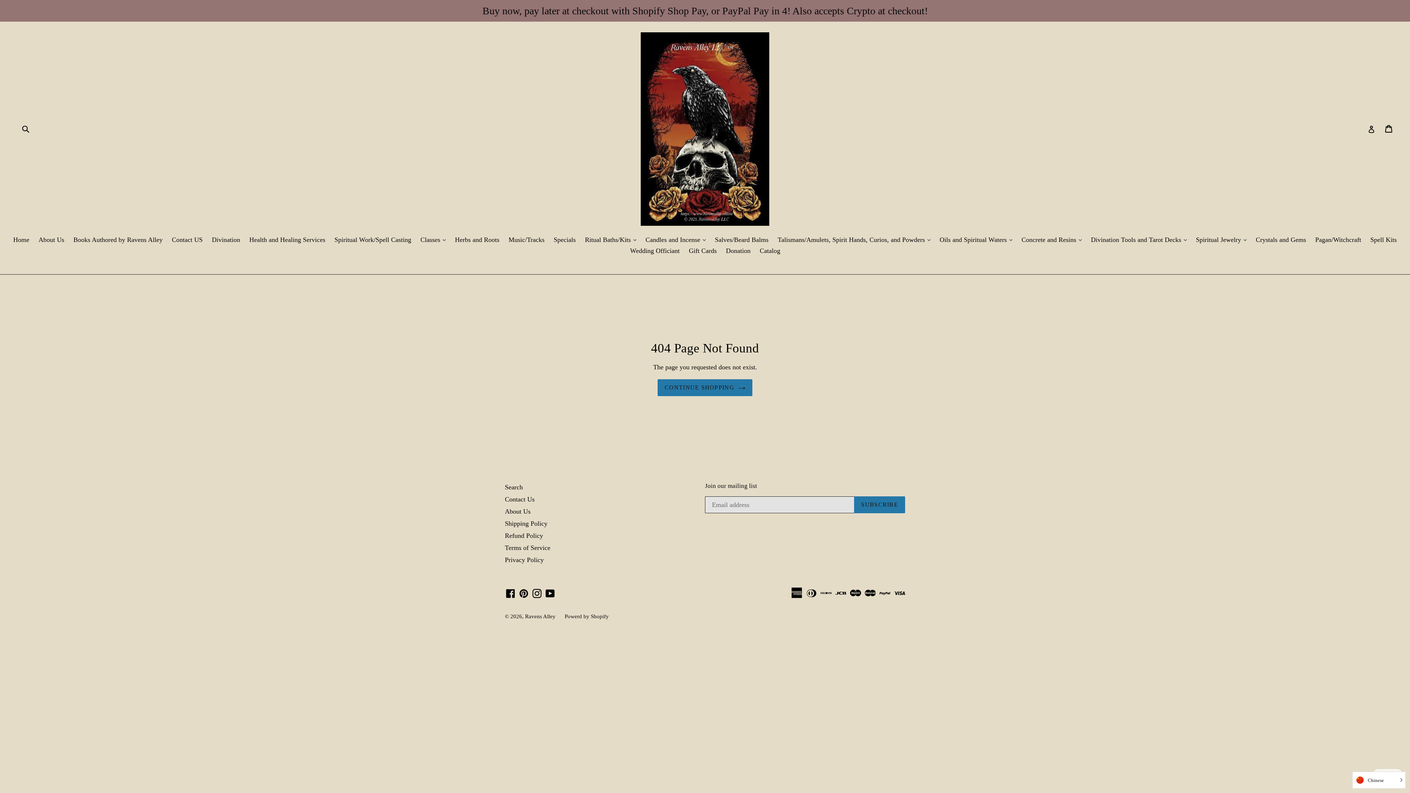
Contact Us (520, 499)
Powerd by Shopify (587, 616)
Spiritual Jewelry (1223, 239)
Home (21, 239)
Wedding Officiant (655, 250)
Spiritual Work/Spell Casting (373, 239)
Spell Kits (1383, 239)
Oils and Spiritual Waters (978, 239)
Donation (738, 250)
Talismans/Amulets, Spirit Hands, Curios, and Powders (856, 239)
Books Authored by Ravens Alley (118, 239)
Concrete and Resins (1053, 239)
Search (514, 487)
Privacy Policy (524, 560)
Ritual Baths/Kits (612, 239)
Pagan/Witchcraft (1338, 239)
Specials (565, 239)
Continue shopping (699, 387)
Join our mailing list (731, 485)
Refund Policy (524, 535)
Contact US (187, 239)
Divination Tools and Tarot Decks (1140, 239)
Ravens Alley (540, 616)
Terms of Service (527, 547)
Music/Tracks (527, 239)
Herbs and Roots (477, 239)
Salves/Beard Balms (742, 239)
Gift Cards (703, 250)
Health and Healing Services (287, 239)
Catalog (770, 250)
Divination (226, 239)
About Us (51, 239)
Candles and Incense (677, 239)
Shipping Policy (526, 523)
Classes (434, 239)
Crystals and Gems (1281, 239)
